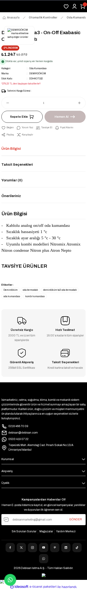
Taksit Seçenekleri (17, 164)
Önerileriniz (11, 196)
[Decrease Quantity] (5, 103)
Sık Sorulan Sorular (24, 531)
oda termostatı (30, 290)
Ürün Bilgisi (11, 148)
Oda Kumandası (38, 68)
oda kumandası (11, 296)
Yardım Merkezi (66, 531)
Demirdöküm (10, 290)
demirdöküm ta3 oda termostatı (60, 290)
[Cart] (83, 6)
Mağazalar (46, 531)
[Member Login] (74, 6)
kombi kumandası (35, 296)
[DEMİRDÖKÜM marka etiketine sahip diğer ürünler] (19, 35)
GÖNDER (75, 519)
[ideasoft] (19, 587)
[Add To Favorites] (7, 128)
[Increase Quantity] (81, 103)
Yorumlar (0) (12, 180)
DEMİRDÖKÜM (37, 73)
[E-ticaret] (43, 586)
